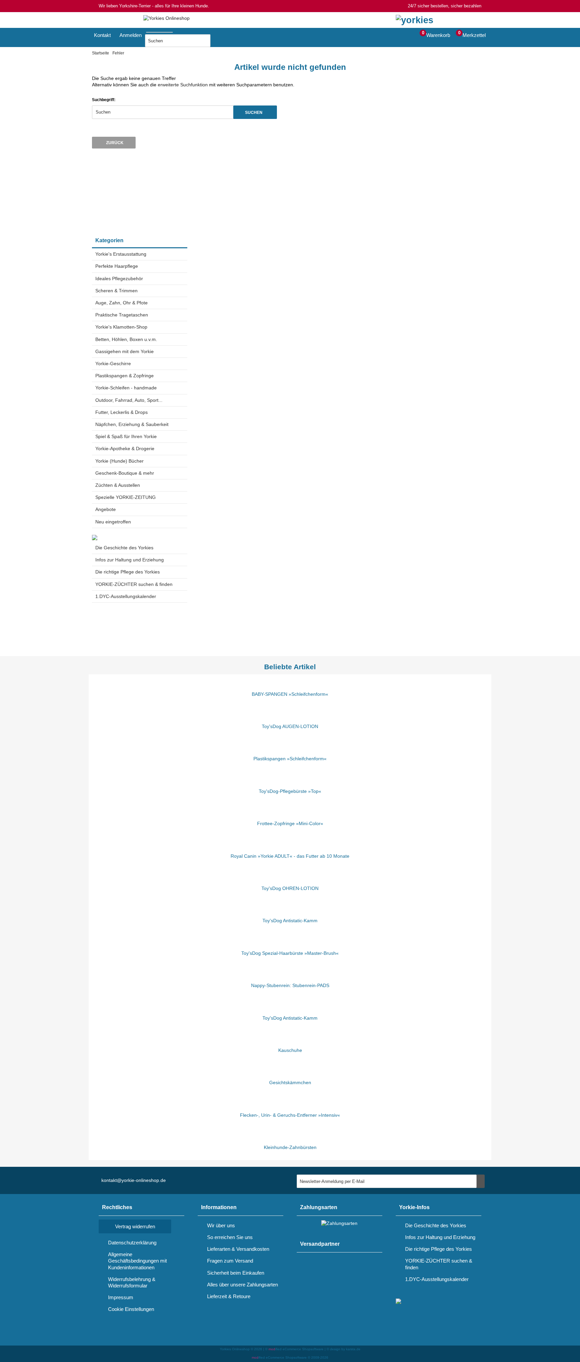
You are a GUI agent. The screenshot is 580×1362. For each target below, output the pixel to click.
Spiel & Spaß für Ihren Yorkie (126, 436)
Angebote (105, 509)
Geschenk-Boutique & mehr (124, 473)
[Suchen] (219, 40)
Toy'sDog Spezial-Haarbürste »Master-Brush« (290, 953)
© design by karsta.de (343, 1349)
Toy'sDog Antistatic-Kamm (290, 920)
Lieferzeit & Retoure (228, 1296)
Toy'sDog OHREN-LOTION (290, 888)
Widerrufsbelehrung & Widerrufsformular (131, 1282)
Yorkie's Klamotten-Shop (121, 327)
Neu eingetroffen (113, 521)
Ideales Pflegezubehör (119, 278)
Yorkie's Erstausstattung (120, 254)
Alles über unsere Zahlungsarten (242, 1284)
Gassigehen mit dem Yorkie (124, 351)
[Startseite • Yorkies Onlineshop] (166, 18)
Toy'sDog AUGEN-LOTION (290, 726)
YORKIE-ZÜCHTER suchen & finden (134, 584)
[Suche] (175, 31)
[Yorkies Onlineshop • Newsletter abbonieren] (481, 1181)
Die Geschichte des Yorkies (124, 547)
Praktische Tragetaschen (121, 314)
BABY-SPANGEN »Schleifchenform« (290, 694)
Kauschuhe (290, 1050)
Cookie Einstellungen (131, 1309)
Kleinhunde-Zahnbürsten (290, 1147)
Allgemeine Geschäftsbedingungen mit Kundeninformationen (137, 1260)
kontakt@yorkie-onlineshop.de (133, 1180)
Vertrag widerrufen (135, 1226)
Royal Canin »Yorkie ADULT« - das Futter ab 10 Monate (290, 856)
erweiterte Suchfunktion (183, 84)
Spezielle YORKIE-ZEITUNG (125, 497)
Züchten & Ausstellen (117, 485)
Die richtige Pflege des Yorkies (127, 571)
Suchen (255, 112)
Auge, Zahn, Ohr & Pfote (121, 302)
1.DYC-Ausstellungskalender (125, 596)
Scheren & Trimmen (116, 290)
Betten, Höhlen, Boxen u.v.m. (126, 339)
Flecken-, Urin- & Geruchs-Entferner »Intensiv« (290, 1115)
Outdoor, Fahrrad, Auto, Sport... (128, 400)
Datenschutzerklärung (132, 1242)
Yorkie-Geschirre (113, 363)
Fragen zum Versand (230, 1261)
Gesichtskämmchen (290, 1082)
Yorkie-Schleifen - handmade (126, 387)
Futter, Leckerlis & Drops (121, 412)
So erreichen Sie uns (230, 1237)
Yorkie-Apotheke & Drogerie (124, 448)
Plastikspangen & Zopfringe (124, 375)
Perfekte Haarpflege (116, 266)
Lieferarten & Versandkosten (238, 1249)
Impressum (120, 1297)
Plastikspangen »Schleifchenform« (290, 758)
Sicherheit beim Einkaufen (235, 1273)
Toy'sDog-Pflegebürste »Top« (290, 791)
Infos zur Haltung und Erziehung (129, 559)
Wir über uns (221, 1225)
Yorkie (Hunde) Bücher (119, 461)
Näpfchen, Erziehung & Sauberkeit (131, 424)
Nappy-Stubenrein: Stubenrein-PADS (290, 985)
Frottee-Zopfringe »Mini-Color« (290, 823)
